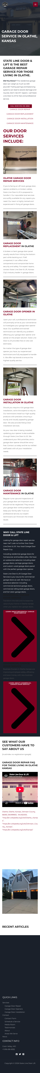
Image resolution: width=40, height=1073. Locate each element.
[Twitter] (20, 1054)
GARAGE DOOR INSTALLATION (20, 119)
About (7, 1031)
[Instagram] (23, 1054)
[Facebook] (17, 1054)
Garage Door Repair (13, 1006)
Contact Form (10, 1018)
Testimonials (10, 1028)
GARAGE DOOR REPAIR (20, 109)
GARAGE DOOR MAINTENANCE (20, 123)
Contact (5, 1015)
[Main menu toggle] (35, 4)
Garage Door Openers (14, 1009)
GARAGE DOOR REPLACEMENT (20, 114)
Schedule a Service (12, 1022)
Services (5, 1003)
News (4, 1037)
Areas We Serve (11, 1034)
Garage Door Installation (15, 1012)
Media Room (10, 1025)
